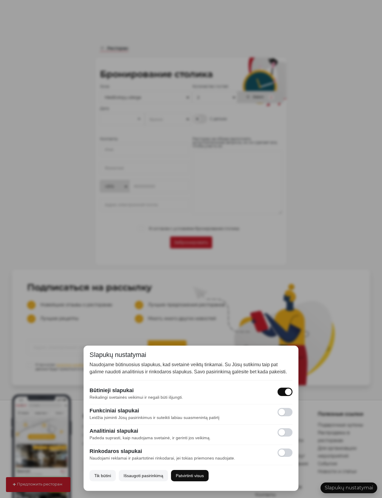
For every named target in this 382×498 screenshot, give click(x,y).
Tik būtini (102, 475)
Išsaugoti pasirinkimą (143, 475)
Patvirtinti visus (190, 475)
